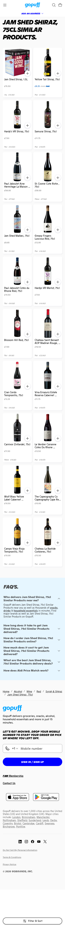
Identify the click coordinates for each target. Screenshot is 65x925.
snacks (54, 607)
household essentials (26, 610)
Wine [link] (29, 691)
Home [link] (6, 691)
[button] (60, 5)
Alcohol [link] (18, 691)
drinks (7, 610)
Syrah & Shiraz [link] (54, 691)
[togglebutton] (32, 921)
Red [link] (39, 691)
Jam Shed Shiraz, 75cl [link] (20, 694)
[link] (32, 5)
